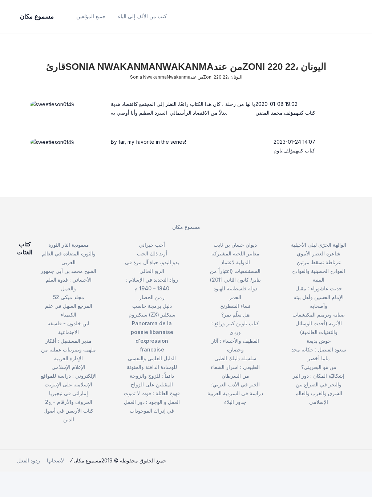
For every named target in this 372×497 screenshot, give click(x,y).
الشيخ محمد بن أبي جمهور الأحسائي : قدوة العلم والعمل (68, 279)
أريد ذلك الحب (152, 253)
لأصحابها (55, 460)
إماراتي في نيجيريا (68, 393)
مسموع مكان (186, 227)
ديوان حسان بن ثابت (235, 245)
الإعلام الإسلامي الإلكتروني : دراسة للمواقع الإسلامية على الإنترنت (69, 375)
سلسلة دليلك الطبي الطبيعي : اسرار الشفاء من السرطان (235, 367)
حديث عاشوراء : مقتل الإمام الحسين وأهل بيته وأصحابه (319, 297)
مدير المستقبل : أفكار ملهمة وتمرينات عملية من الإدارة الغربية (68, 349)
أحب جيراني (152, 245)
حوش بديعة (319, 341)
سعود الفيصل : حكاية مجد (318, 349)
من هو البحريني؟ (318, 367)
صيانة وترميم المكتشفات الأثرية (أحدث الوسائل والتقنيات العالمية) (318, 323)
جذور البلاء (235, 402)
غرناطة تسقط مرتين (319, 262)
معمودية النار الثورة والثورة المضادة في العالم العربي (69, 253)
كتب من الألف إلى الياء (142, 16)
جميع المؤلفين (91, 16)
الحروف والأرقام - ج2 (68, 402)
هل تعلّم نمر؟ (235, 314)
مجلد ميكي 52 (68, 297)
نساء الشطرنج (235, 306)
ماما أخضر (319, 358)
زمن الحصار (152, 297)
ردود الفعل (28, 460)
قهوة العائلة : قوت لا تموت (152, 393)
